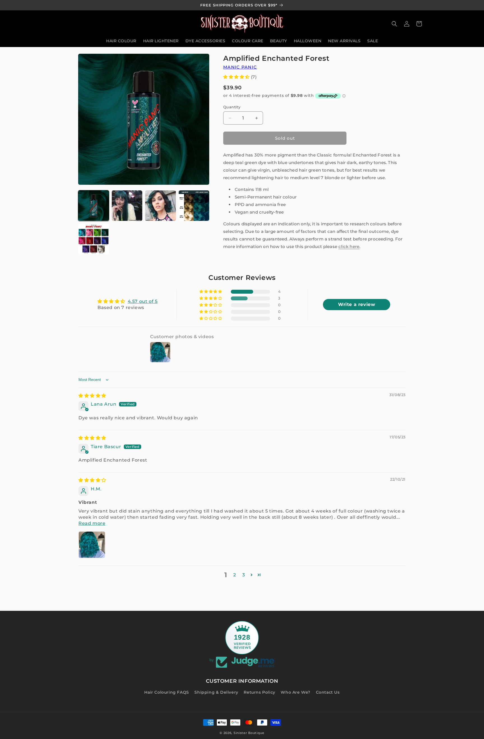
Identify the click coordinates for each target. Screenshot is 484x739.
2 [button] (234, 574)
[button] (394, 24)
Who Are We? (295, 692)
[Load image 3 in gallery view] (160, 205)
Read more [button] (91, 523)
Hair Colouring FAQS (166, 692)
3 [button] (243, 574)
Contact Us (328, 692)
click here (348, 246)
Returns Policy (259, 692)
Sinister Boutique (249, 733)
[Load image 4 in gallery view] (194, 205)
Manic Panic (240, 67)
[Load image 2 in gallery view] (127, 205)
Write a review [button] (356, 304)
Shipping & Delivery (216, 692)
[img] (92, 395)
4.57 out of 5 (143, 301)
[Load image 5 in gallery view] (93, 239)
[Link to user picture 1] (91, 544)
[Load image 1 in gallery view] (93, 205)
